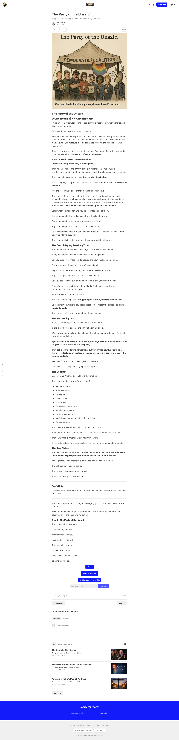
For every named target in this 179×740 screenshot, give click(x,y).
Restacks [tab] (65, 618)
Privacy (88, 725)
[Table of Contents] (2, 370)
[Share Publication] (153, 4)
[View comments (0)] (59, 29)
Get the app (100, 730)
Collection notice (103, 725)
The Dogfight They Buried (64, 650)
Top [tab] (54, 644)
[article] (89, 654)
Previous (59, 603)
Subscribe (162, 5)
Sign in (172, 5)
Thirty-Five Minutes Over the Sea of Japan (66, 653)
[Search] (149, 4)
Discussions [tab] (68, 644)
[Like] (54, 29)
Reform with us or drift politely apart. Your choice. (69, 682)
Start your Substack (84, 730)
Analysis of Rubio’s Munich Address (69, 679)
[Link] (49, 113)
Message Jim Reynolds (91, 580)
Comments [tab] (56, 618)
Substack (79, 736)
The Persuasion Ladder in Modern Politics (71, 664)
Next (121, 603)
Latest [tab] (59, 644)
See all (56, 693)
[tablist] (61, 618)
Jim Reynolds (61, 22)
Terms (94, 725)
